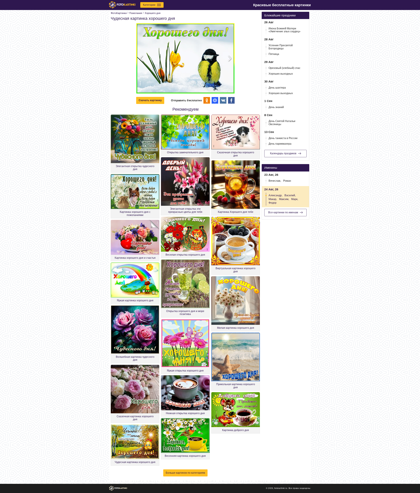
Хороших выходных (281, 73)
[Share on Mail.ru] (215, 100)
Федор (272, 202)
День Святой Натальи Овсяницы (282, 122)
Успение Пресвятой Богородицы (281, 47)
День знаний (276, 107)
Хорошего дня (152, 13)
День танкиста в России (283, 138)
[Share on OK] (206, 100)
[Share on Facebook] (231, 100)
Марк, (294, 199)
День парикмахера (280, 143)
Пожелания (135, 13)
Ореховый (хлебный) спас (284, 68)
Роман (287, 180)
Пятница (274, 54)
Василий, (290, 195)
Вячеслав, (275, 180)
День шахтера (277, 87)
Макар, (273, 199)
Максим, (284, 199)
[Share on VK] (223, 100)
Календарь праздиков (283, 153)
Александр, (275, 195)
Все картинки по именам (283, 212)
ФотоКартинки (119, 13)
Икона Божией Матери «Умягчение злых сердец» (284, 30)
